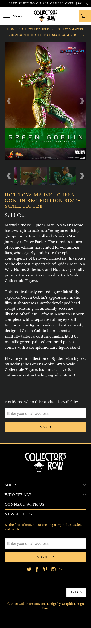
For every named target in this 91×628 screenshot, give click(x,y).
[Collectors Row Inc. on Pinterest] (45, 569)
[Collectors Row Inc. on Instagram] (53, 569)
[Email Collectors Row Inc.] (61, 569)
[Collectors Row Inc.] (45, 16)
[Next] (82, 101)
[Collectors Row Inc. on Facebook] (37, 569)
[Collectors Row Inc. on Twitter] (29, 569)
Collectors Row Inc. (32, 604)
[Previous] (9, 101)
